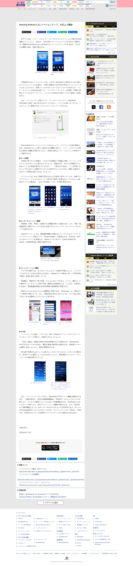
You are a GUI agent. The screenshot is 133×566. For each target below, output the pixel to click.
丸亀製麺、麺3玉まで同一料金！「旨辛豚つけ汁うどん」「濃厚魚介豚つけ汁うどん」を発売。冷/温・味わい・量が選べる (102, 263)
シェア (43, 32)
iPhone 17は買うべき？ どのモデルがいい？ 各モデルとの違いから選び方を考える (105, 309)
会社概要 (84, 553)
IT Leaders (21, 528)
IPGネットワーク (98, 533)
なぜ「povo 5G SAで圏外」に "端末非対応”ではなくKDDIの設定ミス (105, 124)
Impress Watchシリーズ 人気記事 (102, 255)
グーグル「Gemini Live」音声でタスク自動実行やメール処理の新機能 (105, 187)
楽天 (55, 9)
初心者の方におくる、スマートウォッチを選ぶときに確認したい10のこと (105, 302)
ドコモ (19, 9)
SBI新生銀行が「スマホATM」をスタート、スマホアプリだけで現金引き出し (105, 179)
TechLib (79, 545)
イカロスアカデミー (82, 531)
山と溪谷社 (60, 531)
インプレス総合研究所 (24, 525)
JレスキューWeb (81, 528)
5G (77, 9)
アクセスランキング (97, 24)
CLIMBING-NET (63, 536)
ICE (94, 516)
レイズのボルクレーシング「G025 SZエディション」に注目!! (105, 63)
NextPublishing (40, 542)
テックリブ (78, 543)
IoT (82, 9)
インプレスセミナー (41, 528)
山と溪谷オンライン (64, 533)
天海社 (97, 518)
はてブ (53, 32)
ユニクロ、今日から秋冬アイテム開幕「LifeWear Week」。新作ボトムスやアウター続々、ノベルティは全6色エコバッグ (102, 272)
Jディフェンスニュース (83, 521)
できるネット (22, 543)
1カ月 (113, 26)
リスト (34, 32)
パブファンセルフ (100, 530)
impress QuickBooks (101, 525)
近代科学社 (60, 540)
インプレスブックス (41, 539)
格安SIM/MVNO (90, 9)
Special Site (95, 57)
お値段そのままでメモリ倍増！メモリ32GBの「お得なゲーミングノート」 (105, 70)
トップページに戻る (50, 503)
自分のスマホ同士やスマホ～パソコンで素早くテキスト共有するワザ (105, 137)
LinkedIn (74, 32)
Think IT (20, 518)
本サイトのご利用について (23, 553)
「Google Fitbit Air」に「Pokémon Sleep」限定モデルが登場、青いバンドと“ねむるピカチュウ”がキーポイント (105, 162)
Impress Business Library (43, 525)
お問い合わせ (37, 553)
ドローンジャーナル (23, 531)
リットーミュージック (65, 518)
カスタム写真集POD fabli (102, 539)
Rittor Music (60, 516)
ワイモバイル (42, 9)
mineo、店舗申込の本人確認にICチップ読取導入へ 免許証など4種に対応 (105, 234)
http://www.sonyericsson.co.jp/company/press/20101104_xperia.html (44, 485)
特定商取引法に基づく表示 (109, 553)
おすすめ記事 (95, 288)
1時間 (89, 26)
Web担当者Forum (23, 521)
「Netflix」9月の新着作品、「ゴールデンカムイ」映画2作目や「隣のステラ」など (105, 211)
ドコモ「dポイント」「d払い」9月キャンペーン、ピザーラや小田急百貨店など (105, 203)
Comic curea (98, 521)
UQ (50, 9)
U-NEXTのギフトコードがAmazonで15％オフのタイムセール (105, 247)
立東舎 (60, 528)
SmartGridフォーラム (42, 518)
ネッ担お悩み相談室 (23, 534)
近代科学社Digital (64, 542)
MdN (76, 534)
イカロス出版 (78, 516)
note (64, 32)
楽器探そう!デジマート (65, 521)
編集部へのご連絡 (60, 553)
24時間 (97, 26)
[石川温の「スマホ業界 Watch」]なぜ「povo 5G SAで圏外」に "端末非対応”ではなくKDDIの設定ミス (102, 36)
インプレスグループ (94, 553)
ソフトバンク (32, 9)
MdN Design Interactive (83, 540)
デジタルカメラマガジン (25, 540)
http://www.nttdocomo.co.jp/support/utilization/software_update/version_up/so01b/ (49, 471)
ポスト (28, 32)
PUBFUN (95, 528)
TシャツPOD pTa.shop (102, 536)
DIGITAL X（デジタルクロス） (44, 531)
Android (71, 9)
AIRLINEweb (80, 518)
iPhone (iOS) (62, 9)
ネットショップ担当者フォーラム (45, 521)
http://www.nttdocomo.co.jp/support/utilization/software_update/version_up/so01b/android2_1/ (52, 480)
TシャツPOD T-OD (64, 525)
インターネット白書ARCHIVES (27, 546)
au (24, 9)
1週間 (105, 26)
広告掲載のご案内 (48, 553)
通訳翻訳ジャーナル (82, 525)
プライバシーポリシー (73, 553)
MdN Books (80, 536)
